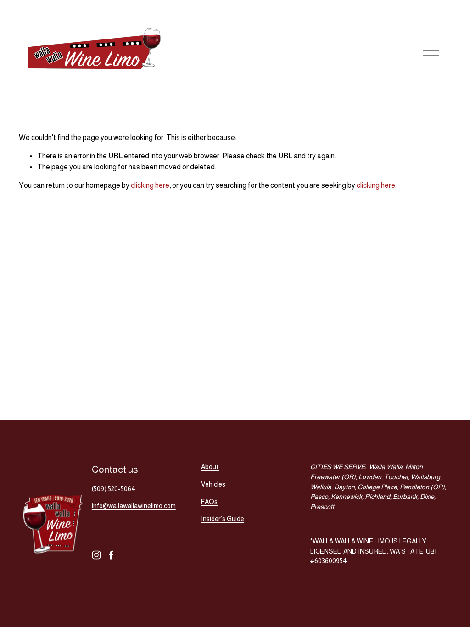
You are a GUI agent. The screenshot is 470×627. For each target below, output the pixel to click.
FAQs (209, 501)
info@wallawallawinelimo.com (134, 505)
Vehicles (213, 484)
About (210, 466)
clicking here (150, 185)
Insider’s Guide (222, 518)
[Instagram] (96, 555)
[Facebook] (111, 555)
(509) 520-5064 (113, 489)
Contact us (115, 469)
